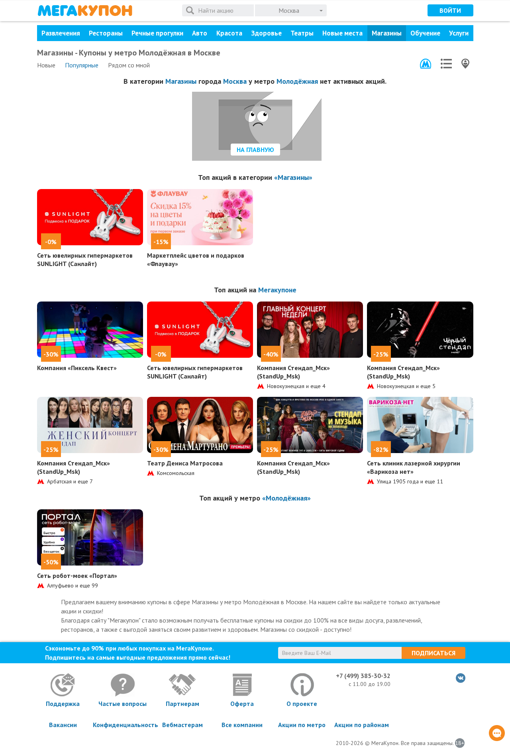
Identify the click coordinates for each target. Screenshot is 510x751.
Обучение (425, 33)
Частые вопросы (122, 704)
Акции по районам (361, 725)
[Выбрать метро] (425, 64)
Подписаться (433, 653)
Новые (46, 65)
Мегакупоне (277, 289)
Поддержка (63, 704)
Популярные (81, 65)
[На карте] (465, 64)
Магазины (387, 33)
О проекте (301, 704)
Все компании (242, 725)
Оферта (242, 704)
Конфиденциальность (123, 725)
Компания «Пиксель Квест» (77, 368)
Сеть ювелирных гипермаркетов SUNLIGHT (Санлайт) (85, 259)
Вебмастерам (182, 725)
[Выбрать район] (446, 64)
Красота (229, 33)
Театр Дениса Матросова (185, 463)
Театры (302, 33)
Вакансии (63, 725)
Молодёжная (297, 81)
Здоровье (266, 33)
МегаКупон (85, 10)
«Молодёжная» (286, 498)
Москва (235, 81)
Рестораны (106, 33)
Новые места (342, 33)
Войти (450, 10)
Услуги (459, 33)
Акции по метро (302, 725)
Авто (199, 33)
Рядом (129, 65)
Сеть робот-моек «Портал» (77, 576)
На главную (255, 150)
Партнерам (182, 704)
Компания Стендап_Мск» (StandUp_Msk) (293, 372)
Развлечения (60, 33)
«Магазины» (293, 177)
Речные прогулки (157, 33)
